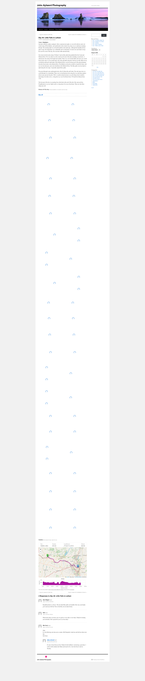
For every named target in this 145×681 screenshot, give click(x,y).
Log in (92, 87)
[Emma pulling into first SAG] (55, 283)
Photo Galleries (58, 29)
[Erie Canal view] (79, 229)
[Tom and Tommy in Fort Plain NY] (51, 214)
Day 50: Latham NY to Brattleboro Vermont (77, 34)
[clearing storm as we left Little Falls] (49, 104)
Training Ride (95, 84)
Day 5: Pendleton (96, 42)
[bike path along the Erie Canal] (71, 452)
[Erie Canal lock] (51, 352)
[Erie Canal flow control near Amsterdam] (74, 335)
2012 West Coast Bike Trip (97, 71)
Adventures (51, 29)
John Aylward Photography (51, 5)
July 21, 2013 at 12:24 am (48, 601)
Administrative (95, 80)
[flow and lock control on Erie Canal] (79, 241)
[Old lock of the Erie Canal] (75, 432)
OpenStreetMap (78, 577)
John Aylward (52, 39)
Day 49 (41, 95)
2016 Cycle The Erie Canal (97, 76)
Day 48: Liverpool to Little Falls (45, 34)
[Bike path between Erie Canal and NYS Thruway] (75, 352)
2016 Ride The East (96, 78)
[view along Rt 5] (73, 302)
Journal (45, 29)
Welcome (41, 29)
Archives (94, 48)
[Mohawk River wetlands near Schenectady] (75, 492)
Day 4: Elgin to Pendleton (97, 44)
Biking (62, 589)
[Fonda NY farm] (46, 253)
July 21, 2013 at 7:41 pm (48, 627)
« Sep (97, 67)
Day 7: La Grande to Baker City (98, 40)
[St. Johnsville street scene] (47, 158)
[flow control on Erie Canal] (55, 235)
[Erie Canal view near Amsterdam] (50, 335)
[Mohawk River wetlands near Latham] (75, 528)
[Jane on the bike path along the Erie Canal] (47, 447)
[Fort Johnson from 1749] (49, 302)
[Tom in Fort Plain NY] (50, 196)
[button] (47, 555)
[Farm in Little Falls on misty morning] (49, 120)
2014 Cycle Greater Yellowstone (98, 74)
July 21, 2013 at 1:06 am (48, 614)
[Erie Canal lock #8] (71, 398)
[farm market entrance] (75, 138)
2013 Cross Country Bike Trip (55, 589)
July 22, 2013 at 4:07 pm (52, 641)
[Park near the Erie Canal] (47, 459)
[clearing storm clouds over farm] (75, 179)
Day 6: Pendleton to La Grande (98, 41)
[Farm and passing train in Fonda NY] (46, 265)
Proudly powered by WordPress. (99, 659)
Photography (95, 83)
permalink (72, 589)
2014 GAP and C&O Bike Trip (98, 75)
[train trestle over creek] (51, 138)
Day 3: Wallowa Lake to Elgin (98, 45)
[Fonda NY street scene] (79, 277)
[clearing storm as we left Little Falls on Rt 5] (73, 104)
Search (104, 35)
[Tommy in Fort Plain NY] (75, 214)
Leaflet (67, 577)
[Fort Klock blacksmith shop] (51, 179)
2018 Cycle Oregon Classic (97, 79)
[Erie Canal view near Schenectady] (71, 373)
